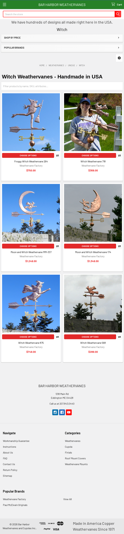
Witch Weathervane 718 (93, 161)
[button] (119, 58)
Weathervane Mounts (76, 464)
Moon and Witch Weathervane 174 (93, 252)
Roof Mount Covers (75, 458)
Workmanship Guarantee (16, 440)
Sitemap (7, 475)
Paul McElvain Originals (15, 504)
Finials (68, 452)
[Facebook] (62, 412)
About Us (8, 452)
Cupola (68, 446)
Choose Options (28, 155)
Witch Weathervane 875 (31, 342)
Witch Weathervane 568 (93, 342)
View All (67, 499)
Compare (57, 155)
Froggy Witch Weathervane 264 (31, 161)
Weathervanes (72, 440)
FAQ (5, 458)
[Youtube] (69, 412)
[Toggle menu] (4, 4)
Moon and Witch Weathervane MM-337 (31, 252)
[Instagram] (55, 412)
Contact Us (9, 464)
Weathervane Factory (14, 499)
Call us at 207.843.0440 (62, 403)
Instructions (9, 446)
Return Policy (10, 469)
